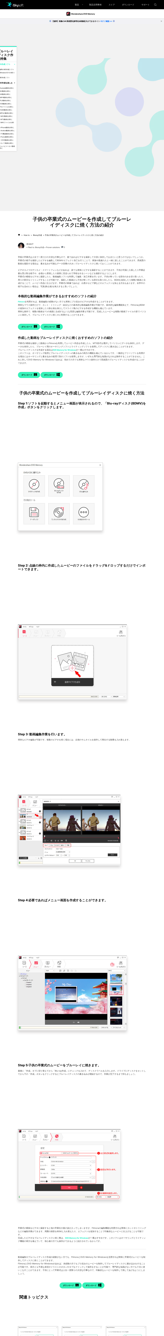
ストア (112, 4)
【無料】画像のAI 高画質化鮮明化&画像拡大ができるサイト (82, 21)
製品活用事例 (95, 4)
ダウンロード (128, 4)
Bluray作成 (37, 235)
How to (27, 235)
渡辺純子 (30, 244)
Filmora (21, 302)
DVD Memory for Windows (64, 350)
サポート (145, 4)
